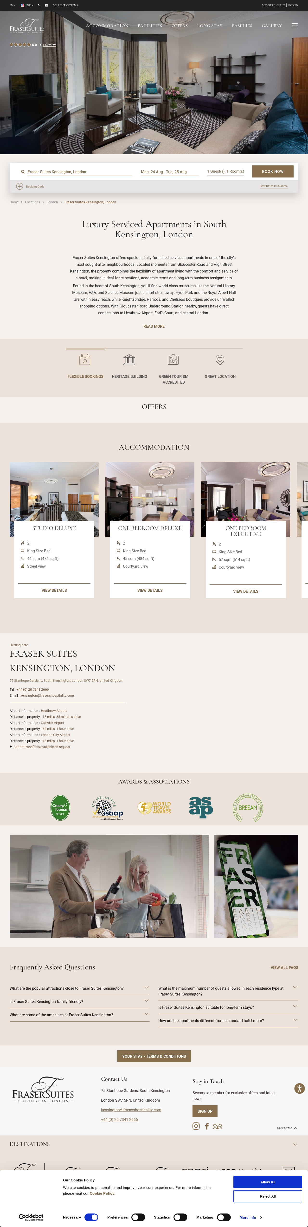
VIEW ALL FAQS (284, 967)
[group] (109, 886)
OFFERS (180, 26)
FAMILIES (242, 26)
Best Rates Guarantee (274, 186)
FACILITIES (150, 26)
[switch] (138, 1217)
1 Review (49, 44)
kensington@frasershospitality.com (47, 695)
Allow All (267, 1182)
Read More (154, 326)
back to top (285, 1128)
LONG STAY (210, 26)
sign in (293, 5)
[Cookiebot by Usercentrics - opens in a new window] (31, 1217)
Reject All (268, 1196)
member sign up (273, 5)
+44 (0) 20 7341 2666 (33, 689)
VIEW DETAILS (54, 590)
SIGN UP (205, 1111)
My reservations (65, 5)
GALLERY (272, 26)
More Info (248, 1217)
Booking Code (35, 186)
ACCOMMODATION (107, 26)
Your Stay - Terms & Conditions (154, 1056)
